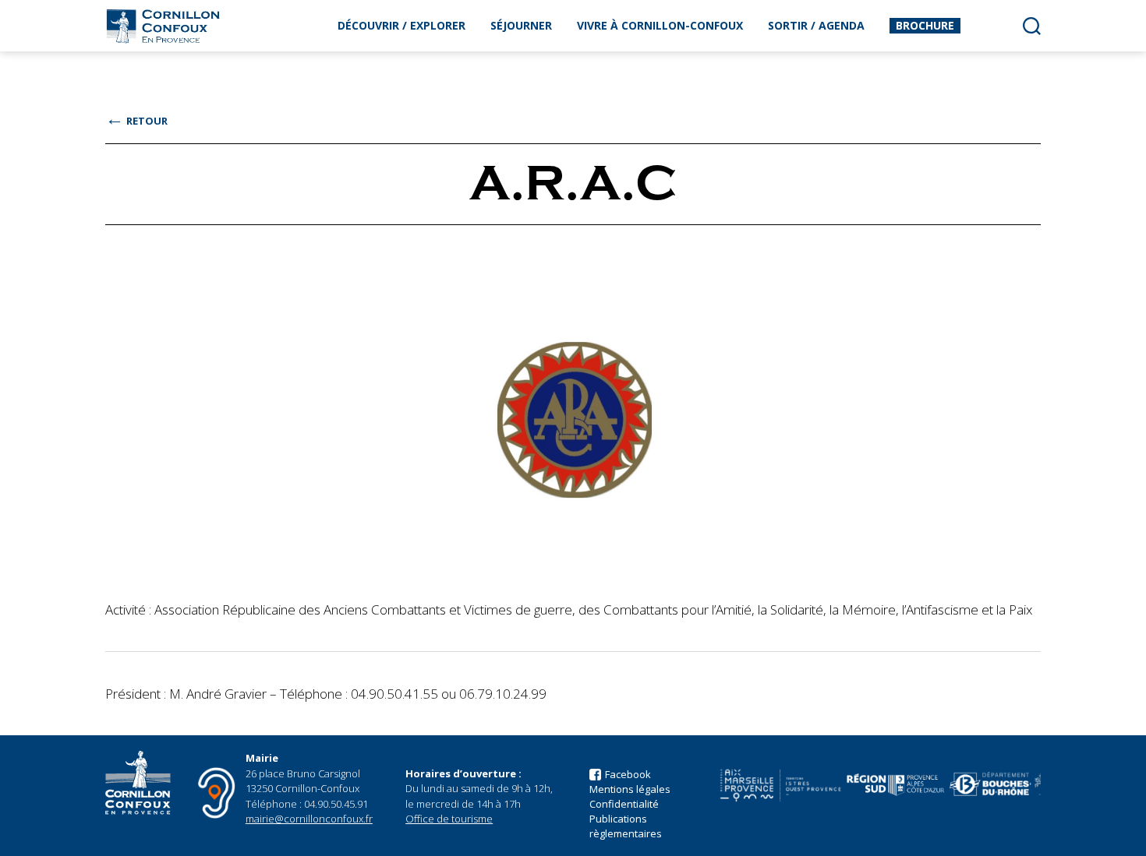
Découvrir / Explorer (401, 25)
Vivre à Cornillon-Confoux (660, 25)
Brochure (925, 25)
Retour (136, 121)
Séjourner (521, 25)
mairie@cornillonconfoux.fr (309, 819)
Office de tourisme (449, 819)
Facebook (628, 774)
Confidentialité (624, 804)
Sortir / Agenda (816, 25)
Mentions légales (629, 789)
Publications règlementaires (625, 826)
